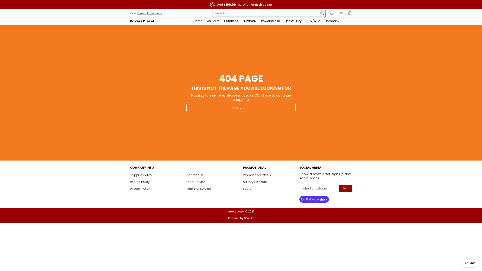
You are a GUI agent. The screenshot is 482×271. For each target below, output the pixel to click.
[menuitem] (336, 13)
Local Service (196, 182)
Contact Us (194, 175)
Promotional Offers (257, 175)
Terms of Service (198, 189)
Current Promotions (149, 13)
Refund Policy (140, 182)
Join (345, 188)
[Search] (322, 13)
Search (248, 189)
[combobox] (266, 13)
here (267, 95)
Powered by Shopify (241, 218)
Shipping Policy (141, 175)
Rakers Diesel (142, 21)
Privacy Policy (140, 189)
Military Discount (255, 182)
